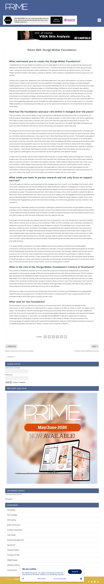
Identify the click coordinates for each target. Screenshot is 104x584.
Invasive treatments (14, 530)
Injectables (11, 510)
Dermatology (12, 515)
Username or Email (12, 368)
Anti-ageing (11, 520)
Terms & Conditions (67, 582)
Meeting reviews (13, 565)
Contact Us (43, 582)
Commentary (12, 570)
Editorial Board (53, 582)
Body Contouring (13, 525)
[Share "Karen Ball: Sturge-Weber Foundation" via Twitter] (49, 337)
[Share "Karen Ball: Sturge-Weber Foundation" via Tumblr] (53, 337)
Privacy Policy (81, 582)
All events (8, 499)
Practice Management (15, 540)
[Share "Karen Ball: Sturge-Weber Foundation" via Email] (65, 337)
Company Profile (13, 555)
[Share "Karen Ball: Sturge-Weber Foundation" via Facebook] (45, 337)
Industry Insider (13, 550)
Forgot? (16, 382)
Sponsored (11, 545)
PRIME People (12, 560)
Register (22, 382)
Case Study (11, 535)
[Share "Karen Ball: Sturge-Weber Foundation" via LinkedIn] (61, 337)
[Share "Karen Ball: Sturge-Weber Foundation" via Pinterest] (57, 337)
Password (8, 375)
